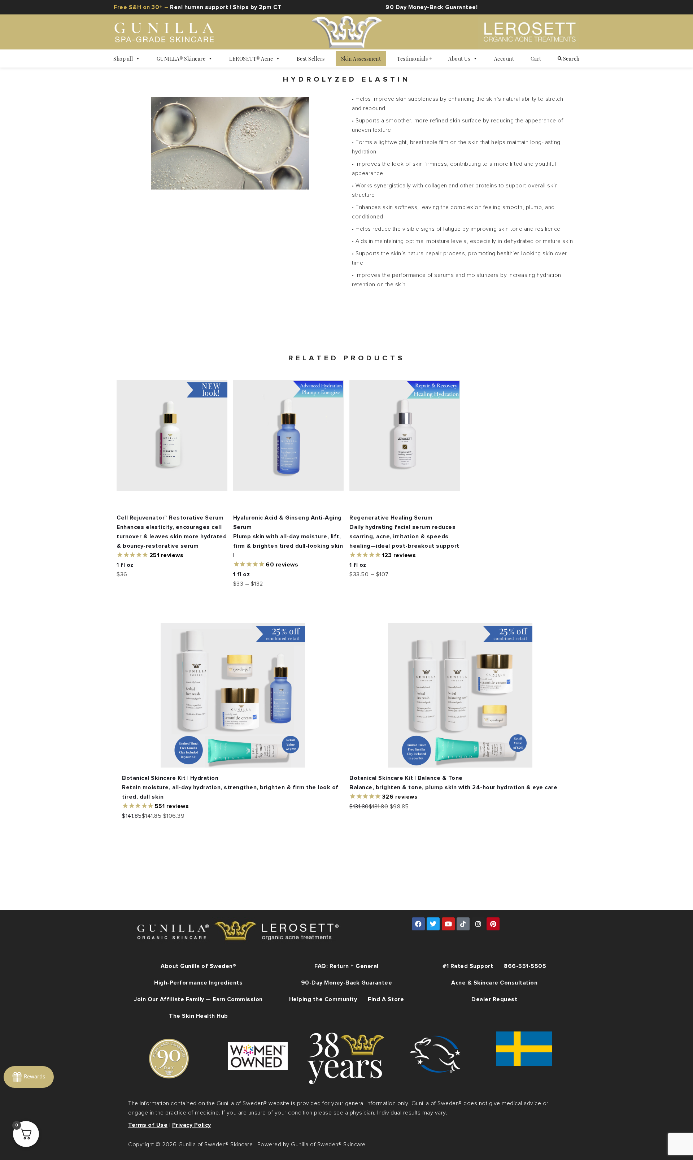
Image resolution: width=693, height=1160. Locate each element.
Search (571, 58)
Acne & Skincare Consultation (494, 983)
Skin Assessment (361, 58)
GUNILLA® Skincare (181, 58)
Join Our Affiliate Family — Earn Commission (198, 999)
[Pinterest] (493, 923)
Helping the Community (323, 999)
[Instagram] (478, 923)
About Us (459, 58)
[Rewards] (29, 1077)
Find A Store (386, 999)
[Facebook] (418, 923)
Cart (536, 58)
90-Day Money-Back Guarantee (346, 983)
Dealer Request (494, 999)
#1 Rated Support (468, 966)
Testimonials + (414, 58)
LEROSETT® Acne (251, 58)
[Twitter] (433, 923)
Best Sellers (311, 58)
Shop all (123, 58)
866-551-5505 (525, 966)
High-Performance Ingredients (198, 983)
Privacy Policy (191, 1125)
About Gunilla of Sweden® (198, 966)
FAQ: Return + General (346, 966)
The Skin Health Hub (198, 1016)
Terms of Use (147, 1125)
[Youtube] (448, 923)
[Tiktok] (463, 923)
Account (504, 58)
